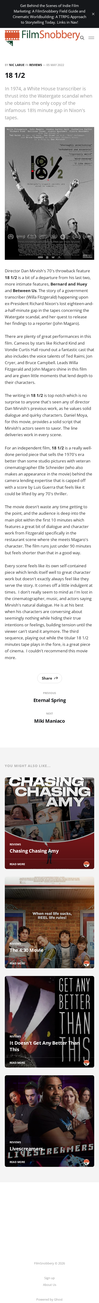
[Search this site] (82, 37)
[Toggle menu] (91, 37)
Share (47, 678)
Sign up (49, 1278)
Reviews (35, 65)
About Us (49, 1285)
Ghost (58, 1299)
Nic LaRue (17, 65)
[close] (93, 14)
